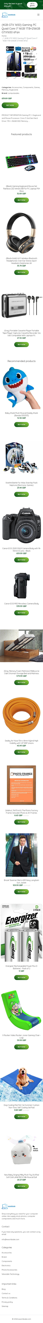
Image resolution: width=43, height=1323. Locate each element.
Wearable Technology (10, 1274)
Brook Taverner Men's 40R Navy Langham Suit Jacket (21, 881)
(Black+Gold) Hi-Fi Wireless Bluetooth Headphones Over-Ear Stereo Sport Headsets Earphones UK (21, 260)
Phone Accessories (9, 1270)
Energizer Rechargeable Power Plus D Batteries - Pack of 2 (21, 967)
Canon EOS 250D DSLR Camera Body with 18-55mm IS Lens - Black (21, 549)
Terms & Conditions (9, 1298)
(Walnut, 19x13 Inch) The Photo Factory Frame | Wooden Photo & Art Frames (21, 811)
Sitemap (5, 1306)
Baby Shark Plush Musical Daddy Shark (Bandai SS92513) (21, 414)
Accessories (17, 87)
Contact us (6, 1293)
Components (28, 87)
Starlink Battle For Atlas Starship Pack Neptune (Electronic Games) (21, 484)
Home (4, 36)
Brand (4, 1257)
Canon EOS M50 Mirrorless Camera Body (21, 603)
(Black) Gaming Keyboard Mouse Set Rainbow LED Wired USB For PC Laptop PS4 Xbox (21, 188)
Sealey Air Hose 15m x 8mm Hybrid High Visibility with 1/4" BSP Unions (21, 742)
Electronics (6, 1265)
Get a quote (32, 4)
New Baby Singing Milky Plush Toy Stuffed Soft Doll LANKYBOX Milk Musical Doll (21, 1176)
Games (37, 87)
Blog (4, 1289)
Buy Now (10, 105)
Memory (5, 90)
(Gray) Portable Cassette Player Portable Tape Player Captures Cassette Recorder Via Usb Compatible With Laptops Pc (21, 333)
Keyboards (13, 90)
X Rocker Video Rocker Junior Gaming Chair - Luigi (21, 1036)
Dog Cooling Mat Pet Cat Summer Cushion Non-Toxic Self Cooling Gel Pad (21, 1106)
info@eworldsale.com (10, 1239)
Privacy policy (7, 1302)
